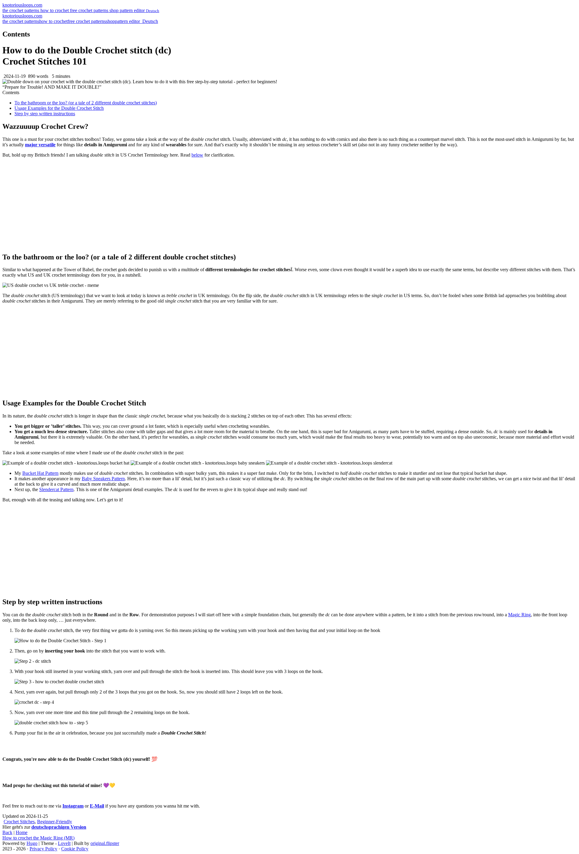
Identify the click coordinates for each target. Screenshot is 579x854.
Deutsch (149, 21)
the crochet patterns (21, 10)
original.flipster (104, 843)
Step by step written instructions (44, 113)
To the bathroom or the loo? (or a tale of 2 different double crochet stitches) (85, 102)
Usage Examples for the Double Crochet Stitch (59, 108)
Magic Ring (519, 614)
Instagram (73, 805)
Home (21, 832)
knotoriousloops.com (22, 5)
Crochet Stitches (19, 821)
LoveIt (64, 843)
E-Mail (97, 805)
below (197, 154)
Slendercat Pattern (56, 489)
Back (7, 832)
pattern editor (133, 10)
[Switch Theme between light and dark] (140, 21)
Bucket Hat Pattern (40, 473)
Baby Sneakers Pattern (103, 478)
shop (114, 10)
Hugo (32, 843)
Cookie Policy (74, 848)
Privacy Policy (43, 848)
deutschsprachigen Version (58, 827)
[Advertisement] (289, 205)
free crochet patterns (89, 10)
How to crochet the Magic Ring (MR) (38, 837)
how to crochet (55, 10)
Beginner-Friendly (54, 821)
